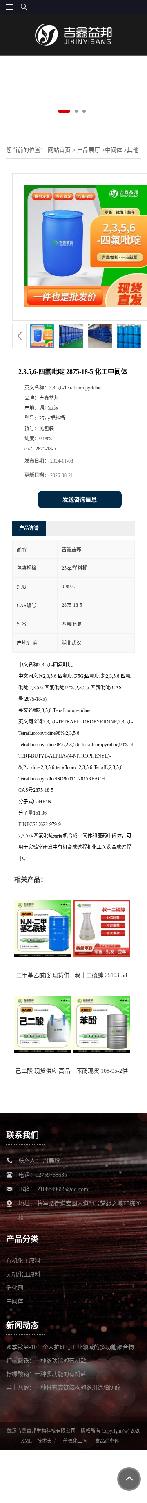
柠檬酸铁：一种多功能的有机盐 (46, 1361)
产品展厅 (88, 150)
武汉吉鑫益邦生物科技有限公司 (41, 1431)
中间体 (113, 150)
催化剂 (14, 1288)
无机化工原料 (23, 1274)
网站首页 (59, 150)
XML (26, 1441)
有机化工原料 (23, 1261)
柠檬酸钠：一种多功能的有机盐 (46, 1374)
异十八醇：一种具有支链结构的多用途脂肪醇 (63, 1387)
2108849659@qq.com (62, 1189)
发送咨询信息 (79, 500)
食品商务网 (107, 1441)
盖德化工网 (75, 1441)
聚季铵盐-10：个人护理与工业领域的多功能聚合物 (70, 1347)
